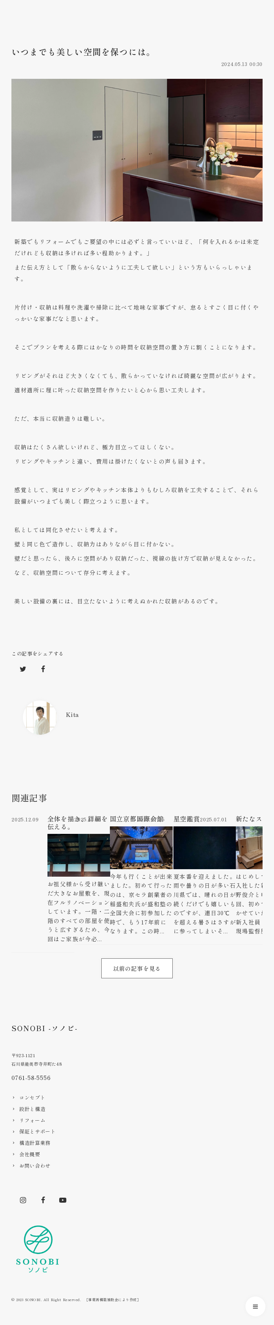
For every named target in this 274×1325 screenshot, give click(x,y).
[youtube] (62, 1200)
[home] (39, 1250)
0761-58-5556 (31, 1077)
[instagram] (22, 1200)
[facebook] (42, 1200)
